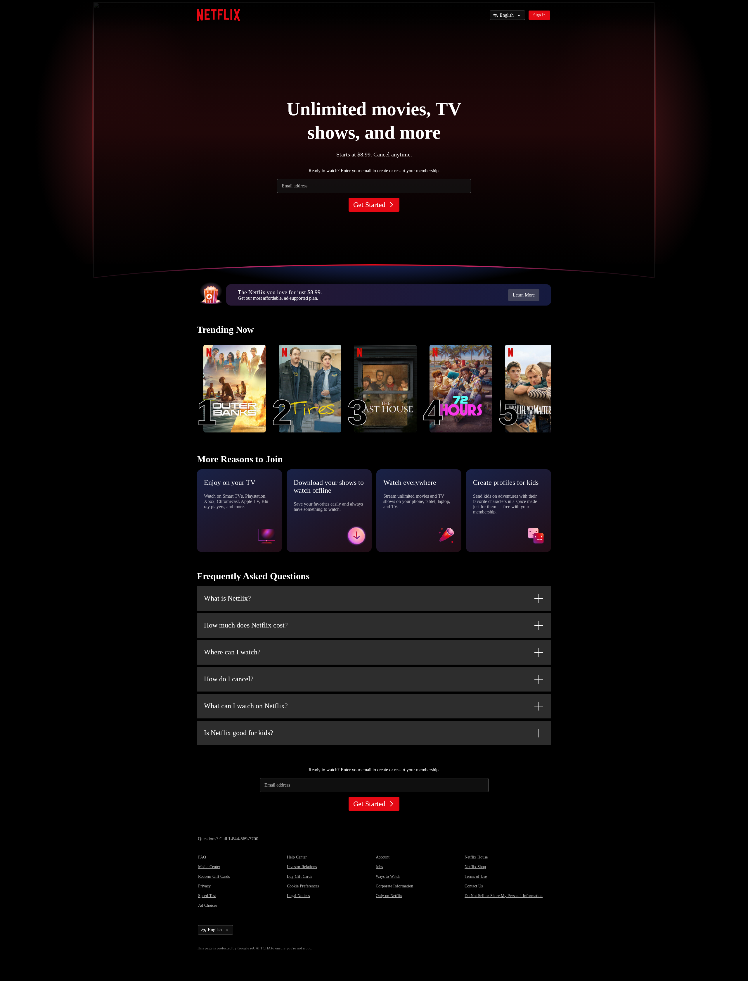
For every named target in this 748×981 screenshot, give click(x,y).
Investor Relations (302, 867)
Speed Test (207, 896)
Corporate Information (394, 886)
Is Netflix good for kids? (238, 733)
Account (382, 857)
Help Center (297, 857)
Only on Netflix (389, 896)
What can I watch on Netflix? (246, 706)
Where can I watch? (232, 652)
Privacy (204, 886)
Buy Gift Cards (299, 876)
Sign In (539, 15)
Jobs (379, 867)
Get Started (369, 204)
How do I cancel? (229, 679)
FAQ (202, 857)
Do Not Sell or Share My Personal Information (504, 896)
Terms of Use (476, 876)
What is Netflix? (227, 598)
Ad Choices (207, 905)
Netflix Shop (475, 867)
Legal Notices (298, 896)
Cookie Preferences (303, 886)
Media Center (209, 867)
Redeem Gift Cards (214, 876)
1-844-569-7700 (243, 838)
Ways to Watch (388, 876)
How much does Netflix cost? (246, 625)
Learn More (524, 294)
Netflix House (476, 857)
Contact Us (474, 886)
